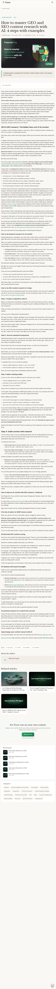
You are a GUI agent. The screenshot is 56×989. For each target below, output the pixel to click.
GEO (15, 17)
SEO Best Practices (6, 17)
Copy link (10, 647)
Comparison (7, 791)
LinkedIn (27, 647)
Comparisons (16, 791)
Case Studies (34, 787)
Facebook (36, 647)
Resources (17, 798)
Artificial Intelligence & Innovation (20, 787)
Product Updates (8, 798)
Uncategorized (38, 798)
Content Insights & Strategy (42, 791)
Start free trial (28, 734)
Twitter (19, 647)
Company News (44, 787)
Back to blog (6, 8)
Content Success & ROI (21, 794)
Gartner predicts (12, 204)
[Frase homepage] (6, 2)
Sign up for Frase (6, 638)
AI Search (6, 787)
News (35, 794)
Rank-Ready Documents (17, 501)
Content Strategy (8, 794)
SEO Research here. (46, 634)
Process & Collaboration (45, 794)
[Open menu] (52, 2)
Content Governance (27, 791)
